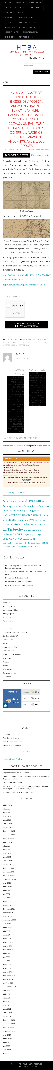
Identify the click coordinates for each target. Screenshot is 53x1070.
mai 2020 (6, 1046)
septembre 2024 (9, 879)
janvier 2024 (8, 905)
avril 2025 (7, 853)
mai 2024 (6, 894)
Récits (5, 665)
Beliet (46, 506)
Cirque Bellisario (22, 773)
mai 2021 (6, 1001)
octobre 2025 (8, 838)
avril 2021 (6, 1005)
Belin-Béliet (14, 511)
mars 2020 (7, 1053)
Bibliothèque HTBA (30, 32)
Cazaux (22, 342)
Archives (6, 602)
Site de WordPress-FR (12, 745)
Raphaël (20, 149)
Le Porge (6, 345)
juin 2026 (6, 809)
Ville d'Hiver (11, 546)
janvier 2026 (8, 827)
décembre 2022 (9, 950)
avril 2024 (7, 898)
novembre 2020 (9, 1024)
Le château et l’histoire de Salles (18, 581)
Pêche (27, 543)
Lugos (32, 535)
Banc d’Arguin (18, 506)
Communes (9, 12)
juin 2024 (6, 890)
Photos (8, 7)
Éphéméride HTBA (10, 636)
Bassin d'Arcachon (33, 506)
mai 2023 (6, 935)
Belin (6, 510)
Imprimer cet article (41, 155)
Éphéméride (22, 546)
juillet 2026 (7, 805)
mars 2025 (7, 857)
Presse (21, 543)
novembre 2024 (9, 872)
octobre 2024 (8, 875)
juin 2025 (6, 846)
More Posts (22, 358)
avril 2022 (6, 961)
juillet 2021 (7, 994)
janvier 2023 (7, 946)
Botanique (7, 617)
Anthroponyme (19, 501)
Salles (45, 542)
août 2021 (6, 990)
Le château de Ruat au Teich (16, 578)
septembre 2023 (9, 920)
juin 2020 (6, 1042)
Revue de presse (26, 37)
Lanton (41, 524)
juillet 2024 (7, 887)
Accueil (8, 2)
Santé (4, 546)
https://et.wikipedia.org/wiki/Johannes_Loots (24, 284)
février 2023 (8, 942)
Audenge (6, 342)
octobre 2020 (8, 1027)
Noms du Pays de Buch (12, 654)
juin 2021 (6, 998)
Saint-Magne (35, 543)
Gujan (37, 342)
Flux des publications (11, 738)
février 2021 (7, 1013)
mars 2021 (7, 1009)
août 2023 (7, 924)
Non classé (7, 658)
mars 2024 (7, 901)
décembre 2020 (9, 1020)
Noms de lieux (8, 651)
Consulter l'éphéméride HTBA (15, 492)
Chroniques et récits (28, 22)
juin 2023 (6, 931)
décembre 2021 (9, 976)
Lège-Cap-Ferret (18, 345)
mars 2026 (7, 820)
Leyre (26, 534)
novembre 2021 (9, 979)
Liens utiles (10, 22)
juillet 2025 (7, 842)
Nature (21, 12)
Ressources (10, 27)
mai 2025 (6, 850)
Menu (6, 82)
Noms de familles (10, 647)
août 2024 (7, 883)
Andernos (27, 339)
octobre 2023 (8, 916)
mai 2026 (6, 812)
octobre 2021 (8, 983)
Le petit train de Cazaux (23, 792)
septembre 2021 (9, 987)
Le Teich (18, 534)
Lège (39, 534)
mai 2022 (6, 957)
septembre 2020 (9, 1031)
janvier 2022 (7, 972)
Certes (46, 515)
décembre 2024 (9, 868)
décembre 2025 (9, 831)
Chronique (9, 519)
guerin (5, 786)
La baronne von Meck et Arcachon (19, 585)
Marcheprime (27, 539)
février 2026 (8, 824)
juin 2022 (6, 953)
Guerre (38, 520)
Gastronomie (34, 27)
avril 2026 (7, 816)
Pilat (27, 345)
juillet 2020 (7, 1039)
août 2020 (7, 1035)
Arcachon (36, 339)
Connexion (7, 734)
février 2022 (8, 968)
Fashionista (21, 1067)
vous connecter (18, 446)
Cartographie (36, 7)
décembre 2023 (9, 909)
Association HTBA (12, 32)
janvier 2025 (8, 864)
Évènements (10, 37)
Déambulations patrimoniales (28, 2)
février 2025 (8, 861)
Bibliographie (20, 7)
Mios (35, 538)
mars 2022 (7, 964)
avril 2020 (7, 1050)
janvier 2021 (7, 1016)
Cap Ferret (9, 514)
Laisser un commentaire (38, 149)
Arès (44, 339)
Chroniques (7, 625)
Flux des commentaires (12, 742)
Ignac (23, 524)
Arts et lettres (9, 606)
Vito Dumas (18, 782)
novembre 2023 (9, 913)
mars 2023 (7, 938)
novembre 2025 (9, 835)
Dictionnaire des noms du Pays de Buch (21, 17)
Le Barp (36, 529)
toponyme (7, 677)
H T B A (26, 47)
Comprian (30, 342)
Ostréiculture (8, 543)
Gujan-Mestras (11, 524)
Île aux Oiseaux (34, 546)
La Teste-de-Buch (17, 529)
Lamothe (45, 342)
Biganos (14, 342)
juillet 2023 (7, 927)
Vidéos (22, 27)
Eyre (31, 519)
